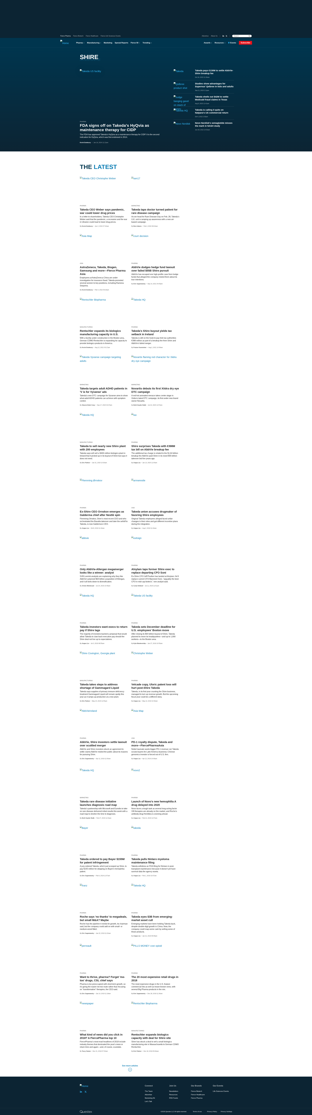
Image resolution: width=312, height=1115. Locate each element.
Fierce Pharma (65, 36)
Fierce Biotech (78, 36)
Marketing (108, 43)
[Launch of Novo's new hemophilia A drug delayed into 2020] (135, 770)
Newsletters (173, 1091)
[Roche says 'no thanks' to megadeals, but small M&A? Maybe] (83, 885)
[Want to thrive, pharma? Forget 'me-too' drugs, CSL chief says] (85, 946)
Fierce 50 (134, 43)
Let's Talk (148, 1101)
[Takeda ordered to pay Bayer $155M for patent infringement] (84, 828)
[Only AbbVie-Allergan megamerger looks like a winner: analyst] (84, 538)
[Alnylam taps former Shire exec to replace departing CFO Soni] (136, 538)
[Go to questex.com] (86, 1111)
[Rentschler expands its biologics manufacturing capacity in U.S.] (93, 300)
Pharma (79, 43)
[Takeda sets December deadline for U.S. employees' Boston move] (142, 595)
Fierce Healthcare (92, 36)
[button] (130, 1068)
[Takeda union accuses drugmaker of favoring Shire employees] (138, 480)
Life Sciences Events (221, 1091)
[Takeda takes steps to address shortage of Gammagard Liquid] (97, 653)
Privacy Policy (212, 1111)
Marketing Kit (150, 1098)
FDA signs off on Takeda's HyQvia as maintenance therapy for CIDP (114, 127)
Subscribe (245, 43)
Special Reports (121, 43)
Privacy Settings (226, 1111)
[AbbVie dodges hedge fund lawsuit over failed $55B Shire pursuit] (139, 236)
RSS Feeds (173, 1098)
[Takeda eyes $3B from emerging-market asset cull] (138, 885)
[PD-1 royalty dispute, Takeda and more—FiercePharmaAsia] (137, 711)
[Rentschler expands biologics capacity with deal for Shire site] (144, 1003)
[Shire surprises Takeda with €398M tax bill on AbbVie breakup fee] (134, 415)
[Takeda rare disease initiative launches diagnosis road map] (87, 770)
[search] (249, 36)
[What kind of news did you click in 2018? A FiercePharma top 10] (87, 1003)
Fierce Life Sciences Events (111, 36)
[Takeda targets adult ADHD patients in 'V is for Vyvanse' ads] (104, 359)
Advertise (205, 36)
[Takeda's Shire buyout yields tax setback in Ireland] (138, 300)
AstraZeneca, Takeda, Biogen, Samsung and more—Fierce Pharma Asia (103, 271)
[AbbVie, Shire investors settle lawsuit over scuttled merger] (88, 711)
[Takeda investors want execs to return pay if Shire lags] (87, 595)
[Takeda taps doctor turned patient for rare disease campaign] (135, 178)
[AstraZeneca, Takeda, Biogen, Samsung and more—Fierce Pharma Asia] (86, 236)
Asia (81, 263)
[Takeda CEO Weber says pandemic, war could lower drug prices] (98, 178)
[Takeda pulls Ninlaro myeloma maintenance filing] (136, 828)
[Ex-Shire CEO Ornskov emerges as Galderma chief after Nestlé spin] (91, 480)
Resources (219, 43)
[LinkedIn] (223, 36)
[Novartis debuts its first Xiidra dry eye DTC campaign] (155, 359)
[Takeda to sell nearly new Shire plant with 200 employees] (87, 415)
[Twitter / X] (226, 36)
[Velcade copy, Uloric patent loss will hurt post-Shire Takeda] (142, 653)
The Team (149, 1091)
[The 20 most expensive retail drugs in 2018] (146, 946)
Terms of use (197, 1111)
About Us (214, 36)
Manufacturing (93, 43)
